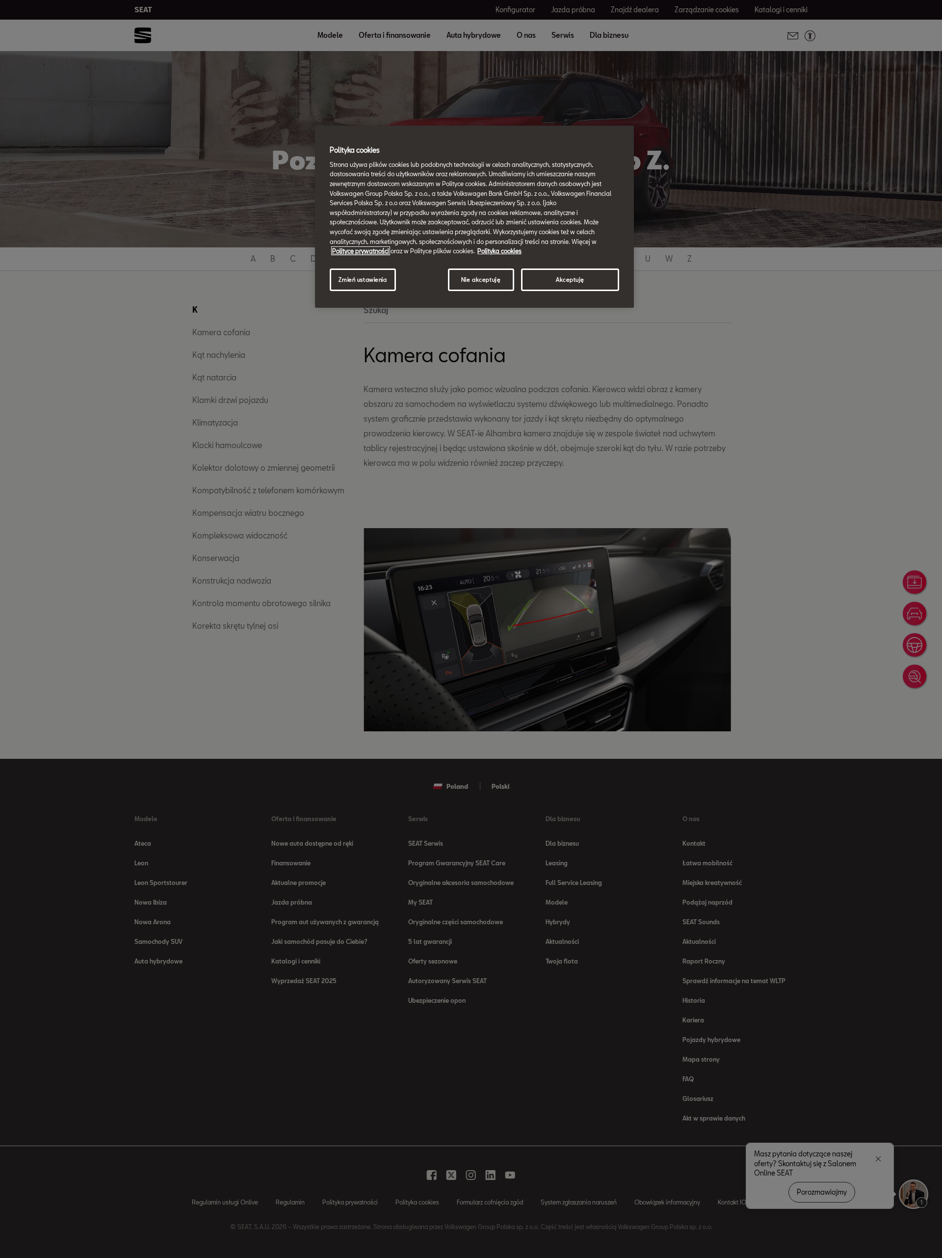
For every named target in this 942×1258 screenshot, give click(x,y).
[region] (474, 216)
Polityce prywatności (360, 250)
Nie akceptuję (480, 279)
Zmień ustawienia (363, 279)
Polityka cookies (499, 250)
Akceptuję (570, 279)
